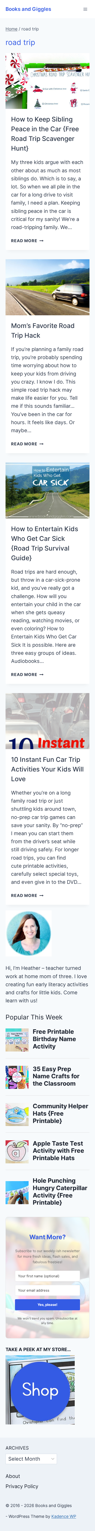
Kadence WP (63, 1516)
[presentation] (47, 81)
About (13, 1476)
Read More (27, 240)
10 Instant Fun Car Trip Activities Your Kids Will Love (47, 769)
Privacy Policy (22, 1486)
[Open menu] (85, 9)
